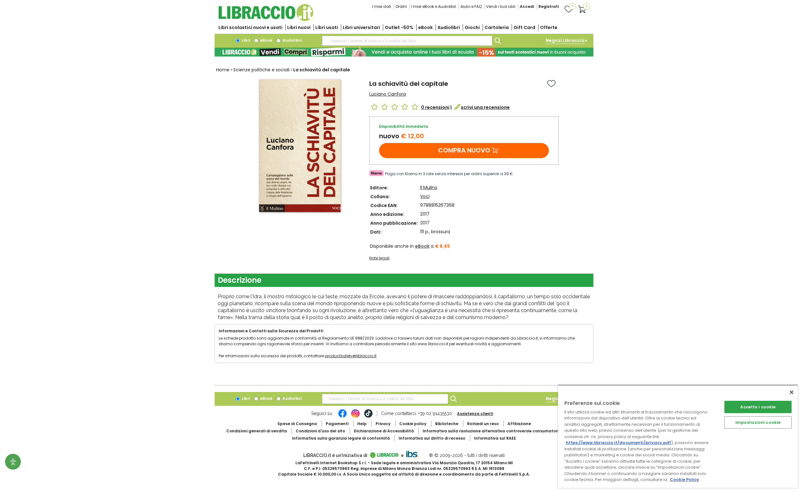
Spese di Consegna (297, 423)
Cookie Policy (684, 480)
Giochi (472, 27)
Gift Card (524, 27)
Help (362, 423)
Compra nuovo (464, 150)
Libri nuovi (299, 27)
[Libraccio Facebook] (342, 416)
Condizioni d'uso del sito (320, 431)
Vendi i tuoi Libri (500, 6)
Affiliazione (519, 423)
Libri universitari (361, 27)
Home (222, 70)
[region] (678, 436)
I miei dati (381, 6)
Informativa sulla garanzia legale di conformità (341, 438)
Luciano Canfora (387, 94)
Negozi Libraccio (565, 40)
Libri (245, 40)
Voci (425, 196)
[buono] (404, 52)
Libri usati (326, 27)
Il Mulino (428, 187)
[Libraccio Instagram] (355, 416)
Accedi (527, 6)
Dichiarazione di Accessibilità (384, 431)
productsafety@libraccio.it (351, 356)
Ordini (401, 6)
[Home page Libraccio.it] (266, 19)
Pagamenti (337, 423)
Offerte (548, 27)
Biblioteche (446, 423)
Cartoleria (496, 27)
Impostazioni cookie (758, 422)
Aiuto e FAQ (471, 6)
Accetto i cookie (757, 407)
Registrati (548, 6)
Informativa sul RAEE (495, 438)
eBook (425, 27)
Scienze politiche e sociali (261, 70)
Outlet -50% (399, 27)
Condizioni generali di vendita (256, 431)
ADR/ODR (502, 431)
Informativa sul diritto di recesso (432, 438)
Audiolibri (448, 27)
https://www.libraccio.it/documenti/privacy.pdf (618, 443)
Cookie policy (412, 423)
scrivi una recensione (485, 107)
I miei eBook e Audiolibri (433, 6)
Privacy (383, 423)
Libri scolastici (250, 27)
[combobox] (407, 41)
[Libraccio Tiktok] (368, 416)
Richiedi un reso (483, 423)
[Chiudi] (791, 392)
